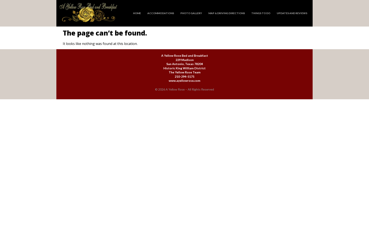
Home (137, 13)
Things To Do (260, 13)
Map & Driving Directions (226, 13)
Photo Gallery (191, 13)
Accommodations (160, 13)
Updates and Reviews (292, 13)
